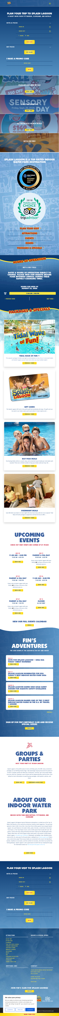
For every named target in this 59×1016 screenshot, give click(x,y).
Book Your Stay (29, 1014)
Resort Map (9, 938)
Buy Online (29, 52)
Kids (28, 35)
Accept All (30, 1009)
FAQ (7, 954)
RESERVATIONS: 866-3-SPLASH (38, 978)
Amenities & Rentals (11, 949)
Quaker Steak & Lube (11, 961)
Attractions (9, 940)
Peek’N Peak (9, 959)
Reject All (20, 1009)
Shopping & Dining (10, 947)
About (7, 952)
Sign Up (29, 728)
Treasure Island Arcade (12, 945)
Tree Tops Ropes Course (12, 944)
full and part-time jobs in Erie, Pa (36, 844)
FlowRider (8, 942)
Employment (9, 951)
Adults (21, 35)
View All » (50, 712)
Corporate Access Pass (36, 782)
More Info (18, 561)
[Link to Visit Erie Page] (47, 998)
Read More (13, 664)
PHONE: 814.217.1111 (35, 976)
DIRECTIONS (34, 981)
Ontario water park (44, 837)
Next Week (50, 298)
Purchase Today (29, 362)
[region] (20, 1004)
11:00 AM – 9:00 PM (32, 293)
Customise (10, 1009)
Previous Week (10, 298)
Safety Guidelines (10, 958)
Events (29, 624)
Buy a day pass (29, 267)
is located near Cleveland (21, 835)
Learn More (29, 852)
